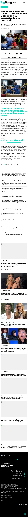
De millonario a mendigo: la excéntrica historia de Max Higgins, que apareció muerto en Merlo (13, 420)
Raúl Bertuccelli (7, 269)
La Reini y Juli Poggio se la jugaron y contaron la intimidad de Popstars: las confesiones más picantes (14, 294)
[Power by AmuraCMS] (23, 504)
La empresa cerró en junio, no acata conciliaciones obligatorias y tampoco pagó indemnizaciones (13, 190)
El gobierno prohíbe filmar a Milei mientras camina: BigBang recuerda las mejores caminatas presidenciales (13, 227)
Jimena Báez (6, 299)
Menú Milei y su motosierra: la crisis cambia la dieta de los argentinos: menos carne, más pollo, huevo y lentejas (14, 201)
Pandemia (13, 164)
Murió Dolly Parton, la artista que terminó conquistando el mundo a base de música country (13, 221)
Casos (2, 164)
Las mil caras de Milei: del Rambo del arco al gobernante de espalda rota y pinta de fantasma (13, 350)
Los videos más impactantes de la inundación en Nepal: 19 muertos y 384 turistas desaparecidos (12, 397)
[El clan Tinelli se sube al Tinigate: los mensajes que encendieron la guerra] (14, 362)
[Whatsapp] (6, 53)
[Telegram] (21, 53)
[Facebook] (13, 53)
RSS (2, 500)
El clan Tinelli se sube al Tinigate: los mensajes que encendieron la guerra (13, 374)
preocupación (25, 164)
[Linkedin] (17, 53)
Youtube (17, 475)
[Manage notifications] (25, 514)
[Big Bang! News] (8, 2)
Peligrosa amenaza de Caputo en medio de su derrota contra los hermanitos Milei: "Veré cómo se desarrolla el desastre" (14, 233)
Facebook (16, 471)
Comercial (3, 498)
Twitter (18, 473)
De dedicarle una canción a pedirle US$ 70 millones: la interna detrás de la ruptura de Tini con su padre (13, 215)
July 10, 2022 (12, 139)
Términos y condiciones (6, 497)
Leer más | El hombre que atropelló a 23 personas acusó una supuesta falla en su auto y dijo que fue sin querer (14, 111)
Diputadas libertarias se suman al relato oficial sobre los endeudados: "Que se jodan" (13, 324)
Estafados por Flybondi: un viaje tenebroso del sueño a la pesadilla (12, 195)
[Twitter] (10, 53)
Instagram (16, 478)
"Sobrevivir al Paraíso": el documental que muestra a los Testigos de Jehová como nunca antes (13, 265)
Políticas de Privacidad (6, 495)
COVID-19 (7, 164)
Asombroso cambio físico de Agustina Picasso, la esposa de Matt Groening (13, 209)
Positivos (19, 164)
